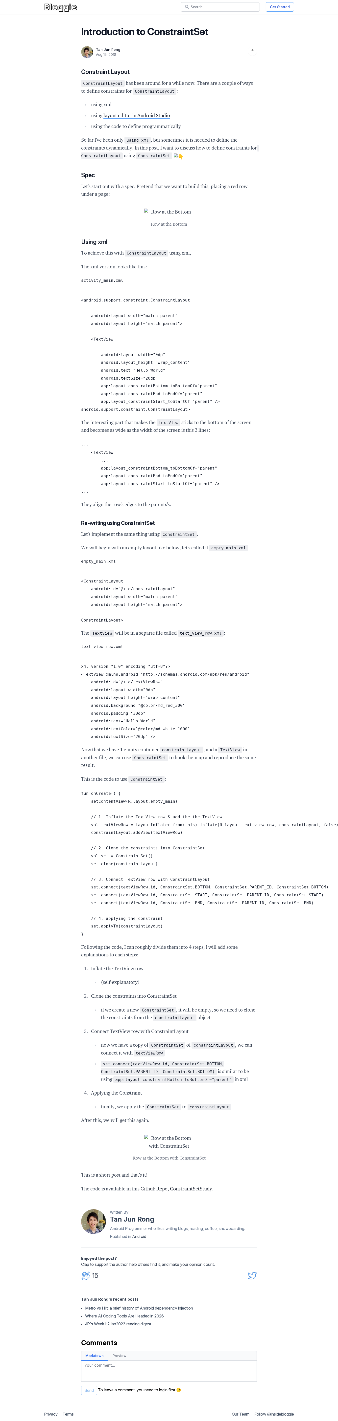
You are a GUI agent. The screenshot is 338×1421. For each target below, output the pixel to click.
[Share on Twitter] (252, 1275)
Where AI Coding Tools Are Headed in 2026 (124, 1315)
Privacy (51, 1414)
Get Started (280, 7)
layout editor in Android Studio (136, 115)
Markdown (94, 1356)
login (163, 1389)
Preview (119, 1356)
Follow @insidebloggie (274, 1414)
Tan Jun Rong (108, 49)
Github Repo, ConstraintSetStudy (176, 1189)
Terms (68, 1414)
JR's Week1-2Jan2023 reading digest (118, 1323)
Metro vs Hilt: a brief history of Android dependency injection (139, 1308)
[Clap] (85, 1275)
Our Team (240, 1414)
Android (139, 1236)
